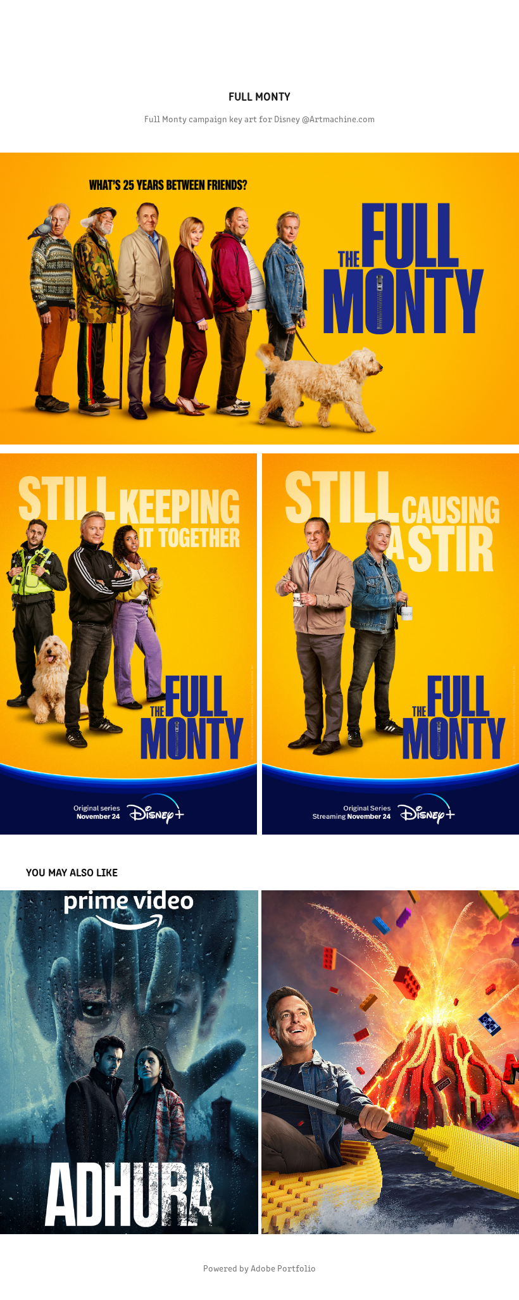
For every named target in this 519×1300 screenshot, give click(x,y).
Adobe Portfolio (283, 1268)
